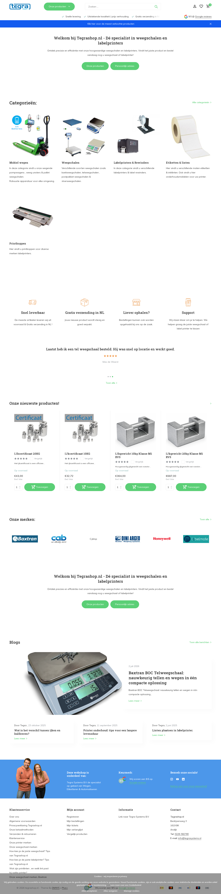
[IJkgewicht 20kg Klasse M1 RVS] (186, 431)
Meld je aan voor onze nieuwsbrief (188, 786)
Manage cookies (131, 891)
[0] (207, 7)
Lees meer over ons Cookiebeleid (125, 885)
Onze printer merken (20, 842)
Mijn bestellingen (75, 821)
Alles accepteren (89, 891)
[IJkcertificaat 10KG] (85, 431)
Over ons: (14, 816)
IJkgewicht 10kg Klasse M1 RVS (133, 455)
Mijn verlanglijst (75, 829)
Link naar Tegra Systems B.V (134, 816)
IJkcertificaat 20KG (27, 453)
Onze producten (95, 66)
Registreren (73, 816)
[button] (108, 376)
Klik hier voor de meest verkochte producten (111, 23)
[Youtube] (177, 779)
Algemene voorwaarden (22, 821)
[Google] (176, 6)
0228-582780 (182, 834)
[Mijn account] (194, 6)
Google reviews (203, 16)
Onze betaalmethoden (21, 829)
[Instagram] (171, 779)
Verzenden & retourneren (22, 834)
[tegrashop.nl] (21, 6)
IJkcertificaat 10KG (77, 453)
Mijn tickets (72, 825)
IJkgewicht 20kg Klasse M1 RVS (184, 455)
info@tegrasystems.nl (189, 838)
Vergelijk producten (77, 834)
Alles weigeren (110, 891)
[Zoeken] (156, 6)
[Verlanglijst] (201, 7)
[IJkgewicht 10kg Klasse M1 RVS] (135, 431)
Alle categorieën (200, 102)
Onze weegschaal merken (23, 846)
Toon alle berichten (199, 642)
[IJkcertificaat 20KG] (34, 431)
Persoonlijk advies (124, 66)
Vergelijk (38, 458)
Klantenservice (17, 838)
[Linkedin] (183, 779)
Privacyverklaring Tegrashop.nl (25, 825)
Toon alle (110, 382)
